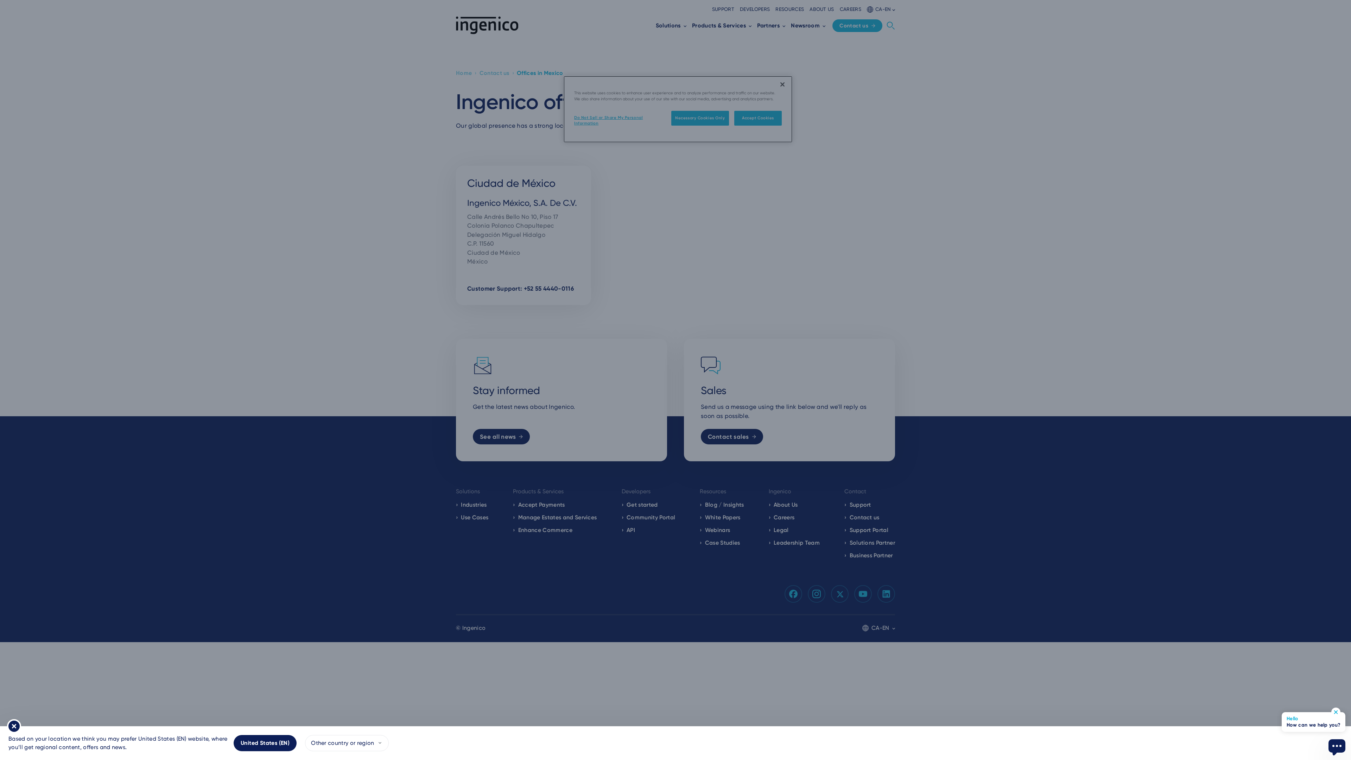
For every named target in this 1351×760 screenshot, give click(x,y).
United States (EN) (265, 743)
